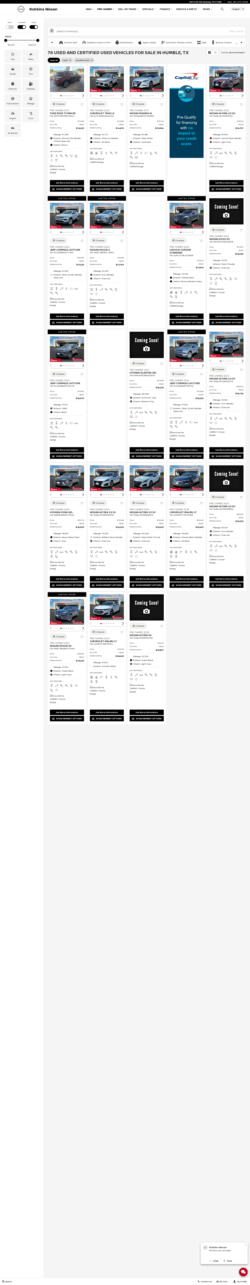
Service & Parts (186, 9)
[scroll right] (241, 42)
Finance (165, 9)
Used (34, 22)
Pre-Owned (104, 9)
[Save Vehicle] (82, 104)
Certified (22, 22)
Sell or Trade (127, 9)
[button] (222, 9)
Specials (148, 9)
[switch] (10, 25)
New (88, 9)
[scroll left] (52, 42)
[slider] (5, 40)
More (206, 10)
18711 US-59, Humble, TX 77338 (205, 1)
